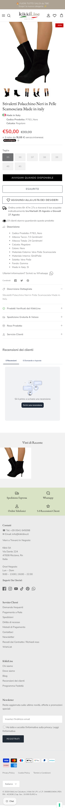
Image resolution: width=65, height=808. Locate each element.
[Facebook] (4, 588)
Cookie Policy (24, 773)
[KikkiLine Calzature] (29, 15)
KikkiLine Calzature (17, 791)
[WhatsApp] (51, 273)
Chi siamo (8, 666)
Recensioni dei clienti (13, 680)
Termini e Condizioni (42, 773)
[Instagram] (10, 588)
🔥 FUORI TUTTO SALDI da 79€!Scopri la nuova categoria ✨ (32, 4)
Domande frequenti (13, 607)
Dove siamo (9, 670)
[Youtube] (16, 588)
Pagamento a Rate (12, 612)
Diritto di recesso (11, 622)
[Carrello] (61, 15)
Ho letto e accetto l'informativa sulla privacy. (29, 727)
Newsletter (8, 637)
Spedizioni (8, 617)
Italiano (9, 784)
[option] (32, 54)
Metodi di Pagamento (14, 627)
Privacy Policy (9, 773)
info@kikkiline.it (20, 534)
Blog (5, 675)
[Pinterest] (28, 588)
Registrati (13, 738)
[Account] (47, 15)
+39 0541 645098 (20, 530)
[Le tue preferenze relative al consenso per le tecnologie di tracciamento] (59, 805)
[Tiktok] (22, 588)
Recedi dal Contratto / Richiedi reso (21, 642)
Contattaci (8, 632)
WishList (7, 646)
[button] (32, 177)
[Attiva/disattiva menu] (3, 15)
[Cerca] (10, 15)
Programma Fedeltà (13, 685)
